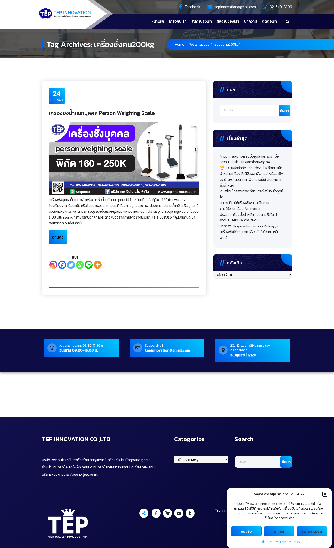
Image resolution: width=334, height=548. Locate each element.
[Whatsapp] (80, 265)
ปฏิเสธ (279, 531)
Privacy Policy (290, 541)
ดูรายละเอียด (312, 531)
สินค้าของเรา (201, 21)
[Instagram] (53, 265)
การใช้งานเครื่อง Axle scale (240, 208)
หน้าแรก (157, 21)
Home (179, 44)
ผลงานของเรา (228, 21)
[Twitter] (71, 265)
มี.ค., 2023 (56, 96)
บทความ (250, 21)
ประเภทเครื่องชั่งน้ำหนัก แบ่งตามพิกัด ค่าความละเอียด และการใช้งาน (249, 217)
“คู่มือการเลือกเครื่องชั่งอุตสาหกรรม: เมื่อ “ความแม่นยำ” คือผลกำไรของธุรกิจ (249, 159)
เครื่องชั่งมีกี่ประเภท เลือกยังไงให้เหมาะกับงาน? (249, 234)
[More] (98, 265)
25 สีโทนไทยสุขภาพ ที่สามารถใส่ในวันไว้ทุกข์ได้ (251, 194)
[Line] (89, 265)
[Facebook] (62, 265)
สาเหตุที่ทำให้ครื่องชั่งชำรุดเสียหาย (244, 202)
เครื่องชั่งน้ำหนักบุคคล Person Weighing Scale (102, 113)
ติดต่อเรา (269, 21)
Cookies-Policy (266, 541)
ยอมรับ (246, 531)
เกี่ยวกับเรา (177, 21)
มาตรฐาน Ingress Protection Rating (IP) (250, 226)
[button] (325, 494)
